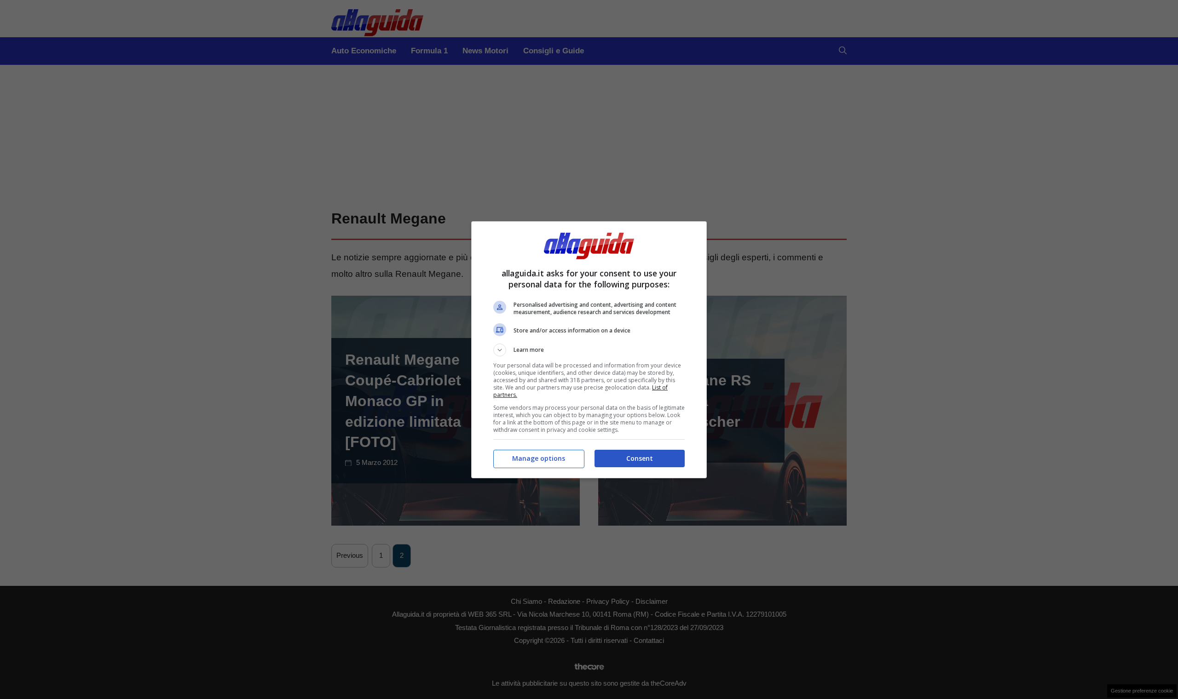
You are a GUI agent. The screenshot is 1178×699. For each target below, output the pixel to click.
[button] (589, 350)
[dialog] (589, 349)
